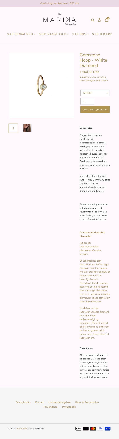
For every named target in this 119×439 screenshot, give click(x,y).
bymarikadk (22, 428)
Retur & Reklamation (87, 402)
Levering (101, 76)
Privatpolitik (69, 407)
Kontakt (39, 402)
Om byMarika (23, 402)
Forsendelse (50, 407)
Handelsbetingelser (59, 402)
